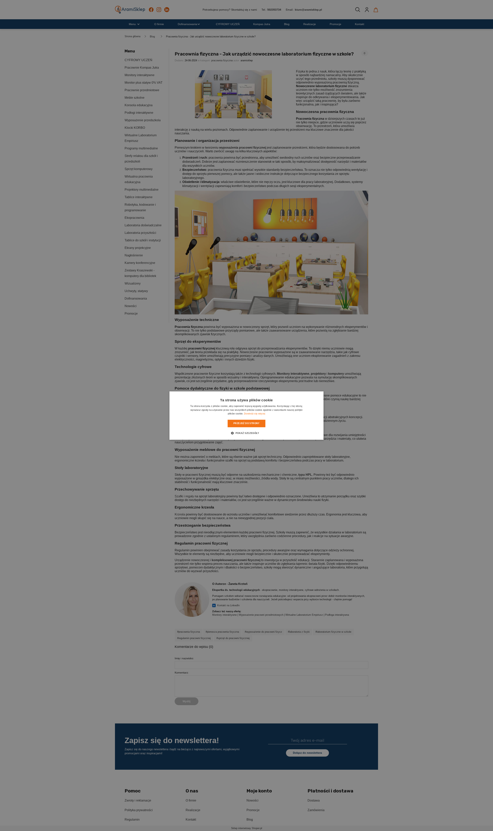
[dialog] (246, 415)
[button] (246, 433)
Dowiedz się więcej (254, 414)
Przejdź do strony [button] (246, 423)
